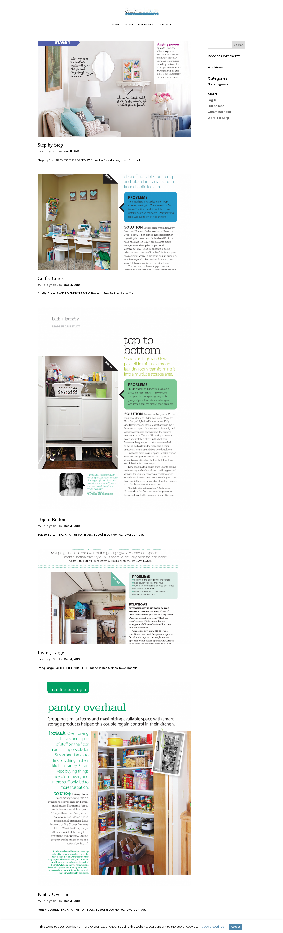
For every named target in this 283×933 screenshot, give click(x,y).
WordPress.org (218, 118)
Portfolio (145, 24)
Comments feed (219, 112)
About (128, 24)
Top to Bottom (52, 519)
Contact (164, 24)
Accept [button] (235, 927)
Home (116, 24)
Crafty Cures (51, 278)
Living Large (51, 652)
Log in (212, 100)
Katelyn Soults (52, 151)
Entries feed (216, 106)
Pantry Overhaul (54, 894)
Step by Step (50, 145)
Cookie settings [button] (213, 927)
